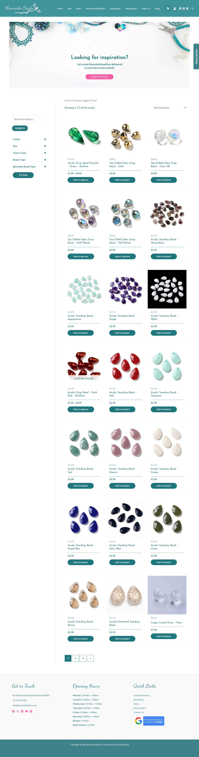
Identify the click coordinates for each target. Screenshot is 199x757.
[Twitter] (17, 711)
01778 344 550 (20, 700)
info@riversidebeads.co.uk (25, 705)
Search (20, 128)
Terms (136, 704)
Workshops (138, 699)
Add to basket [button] (122, 179)
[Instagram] (187, 8)
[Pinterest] (184, 8)
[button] (192, 8)
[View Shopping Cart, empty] (168, 8)
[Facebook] (180, 8)
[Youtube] (26, 711)
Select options (80, 179)
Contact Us (138, 712)
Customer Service (141, 695)
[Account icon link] (175, 8)
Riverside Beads (122, 744)
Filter (23, 175)
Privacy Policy (139, 708)
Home (68, 100)
